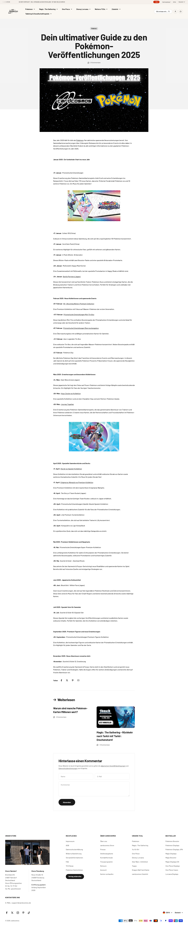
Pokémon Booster (172, 841)
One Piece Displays (172, 866)
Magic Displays (170, 854)
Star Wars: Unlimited (140, 862)
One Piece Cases (171, 870)
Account (103, 870)
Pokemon (94, 28)
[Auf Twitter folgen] (12, 912)
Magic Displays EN (172, 862)
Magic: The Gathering (47, 9)
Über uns (103, 841)
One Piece (66, 9)
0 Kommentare (95, 62)
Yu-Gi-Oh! (135, 849)
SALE (157, 2)
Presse (103, 849)
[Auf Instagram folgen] (17, 912)
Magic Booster (170, 858)
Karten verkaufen (106, 874)
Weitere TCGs (100, 9)
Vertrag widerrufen (74, 876)
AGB (67, 845)
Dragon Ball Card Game (140, 870)
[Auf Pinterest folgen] (23, 912)
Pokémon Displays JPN (174, 849)
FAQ (67, 862)
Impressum (70, 841)
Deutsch (181, 2)
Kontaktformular (106, 858)
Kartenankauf (166, 2)
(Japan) (72, 276)
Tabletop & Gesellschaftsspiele (37, 14)
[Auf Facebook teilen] (61, 680)
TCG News (69, 866)
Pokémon (29, 9)
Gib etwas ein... (162, 12)
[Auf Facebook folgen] (6, 912)
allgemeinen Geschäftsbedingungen (113, 766)
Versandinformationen (74, 858)
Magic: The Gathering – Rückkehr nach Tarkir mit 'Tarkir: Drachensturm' (115, 736)
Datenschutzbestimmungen (68, 768)
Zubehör (115, 9)
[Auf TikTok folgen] (28, 912)
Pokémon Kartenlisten (74, 870)
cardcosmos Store (107, 845)
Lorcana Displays (171, 874)
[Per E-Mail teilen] (78, 680)
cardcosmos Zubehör (140, 874)
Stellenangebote (106, 854)
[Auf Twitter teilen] (67, 680)
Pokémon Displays (172, 845)
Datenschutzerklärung (74, 849)
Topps (134, 866)
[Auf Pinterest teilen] (72, 680)
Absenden (67, 802)
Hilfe (174, 2)
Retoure (103, 866)
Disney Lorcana (82, 9)
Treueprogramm (106, 862)
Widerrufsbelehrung (73, 854)
